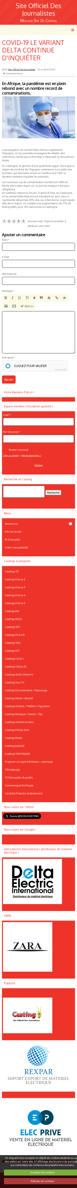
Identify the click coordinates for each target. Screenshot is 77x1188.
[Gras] (5, 298)
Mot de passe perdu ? (31, 455)
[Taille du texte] (27, 298)
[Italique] (12, 298)
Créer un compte (11, 455)
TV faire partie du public (19, 777)
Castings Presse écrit (17, 730)
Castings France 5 (15, 603)
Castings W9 (12, 626)
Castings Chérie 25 (15, 666)
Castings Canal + (14, 658)
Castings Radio (13, 737)
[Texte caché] (65, 298)
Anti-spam (8, 357)
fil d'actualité (12, 539)
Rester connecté (18, 449)
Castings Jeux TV (14, 682)
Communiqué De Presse (19, 785)
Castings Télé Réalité (17, 753)
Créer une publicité (16, 547)
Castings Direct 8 (14, 634)
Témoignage (12, 769)
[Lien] (57, 298)
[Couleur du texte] (34, 298)
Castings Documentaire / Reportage (26, 690)
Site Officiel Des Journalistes (38, 9)
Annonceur (38, 523)
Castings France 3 (15, 587)
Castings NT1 (12, 650)
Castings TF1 (12, 571)
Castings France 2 (15, 579)
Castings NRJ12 (13, 619)
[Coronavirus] (38, 117)
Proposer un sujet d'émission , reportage (29, 761)
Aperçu (28, 306)
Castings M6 (12, 611)
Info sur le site (13, 531)
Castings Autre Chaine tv (19, 674)
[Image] (6, 306)
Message (7, 290)
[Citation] (41, 298)
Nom (5, 239)
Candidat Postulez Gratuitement (23, 793)
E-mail (5, 256)
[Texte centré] (49, 298)
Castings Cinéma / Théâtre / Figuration (27, 706)
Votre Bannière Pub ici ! (19, 392)
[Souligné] (19, 298)
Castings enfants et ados (19, 722)
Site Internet (9, 273)
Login (6, 414)
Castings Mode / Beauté (19, 698)
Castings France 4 (15, 595)
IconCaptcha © (60, 370)
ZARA (7, 915)
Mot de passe (11, 431)
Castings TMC (13, 642)
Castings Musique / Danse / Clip (23, 714)
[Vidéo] (14, 306)
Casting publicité (14, 745)
